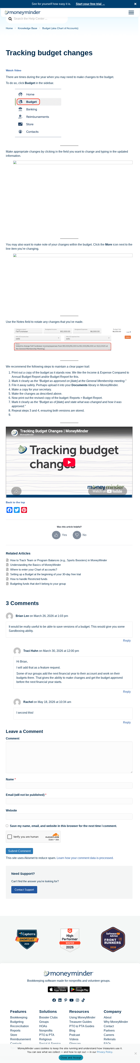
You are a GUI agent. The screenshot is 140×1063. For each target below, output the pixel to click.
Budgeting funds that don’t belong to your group (38, 583)
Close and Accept (71, 1057)
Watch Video (13, 70)
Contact (109, 1026)
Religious (45, 1039)
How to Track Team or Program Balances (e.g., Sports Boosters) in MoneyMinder (59, 560)
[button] (135, 4)
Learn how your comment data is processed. (85, 857)
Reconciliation (19, 1026)
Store (13, 1035)
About (107, 1017)
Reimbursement (20, 1039)
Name (11, 779)
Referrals (110, 1039)
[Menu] (131, 12)
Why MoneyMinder (116, 1021)
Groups (44, 1021)
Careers (109, 1035)
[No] (135, 1053)
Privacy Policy (104, 1051)
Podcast (74, 1035)
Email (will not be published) (26, 794)
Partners (109, 1030)
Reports (15, 1030)
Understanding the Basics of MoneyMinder (35, 564)
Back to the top (15, 502)
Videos (73, 1039)
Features (18, 1012)
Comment (12, 738)
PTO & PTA (46, 1035)
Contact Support (24, 889)
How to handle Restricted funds (28, 579)
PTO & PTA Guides (81, 1026)
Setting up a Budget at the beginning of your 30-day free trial (45, 574)
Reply (127, 640)
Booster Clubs (48, 1017)
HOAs (43, 1026)
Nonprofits (45, 1030)
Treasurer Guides (80, 1021)
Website (11, 810)
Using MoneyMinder (82, 1017)
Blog (72, 1030)
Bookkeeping (18, 1017)
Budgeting (17, 1021)
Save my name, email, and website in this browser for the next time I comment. (63, 825)
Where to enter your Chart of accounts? (33, 569)
